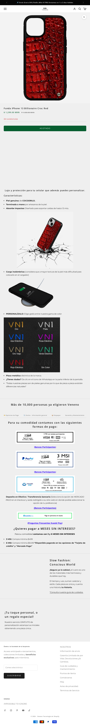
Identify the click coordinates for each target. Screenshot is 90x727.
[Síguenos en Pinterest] (17, 710)
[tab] (11, 416)
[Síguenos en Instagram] (11, 710)
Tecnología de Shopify (51, 716)
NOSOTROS (65, 647)
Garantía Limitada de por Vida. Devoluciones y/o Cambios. (71, 658)
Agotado (45, 128)
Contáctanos (66, 678)
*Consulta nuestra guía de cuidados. (66, 592)
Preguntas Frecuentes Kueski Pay (45, 523)
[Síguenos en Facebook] (5, 710)
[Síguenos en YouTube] (23, 710)
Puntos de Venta (68, 673)
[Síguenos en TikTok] (29, 710)
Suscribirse (14, 675)
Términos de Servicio (69, 690)
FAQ (62, 682)
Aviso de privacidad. (69, 686)
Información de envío (70, 651)
